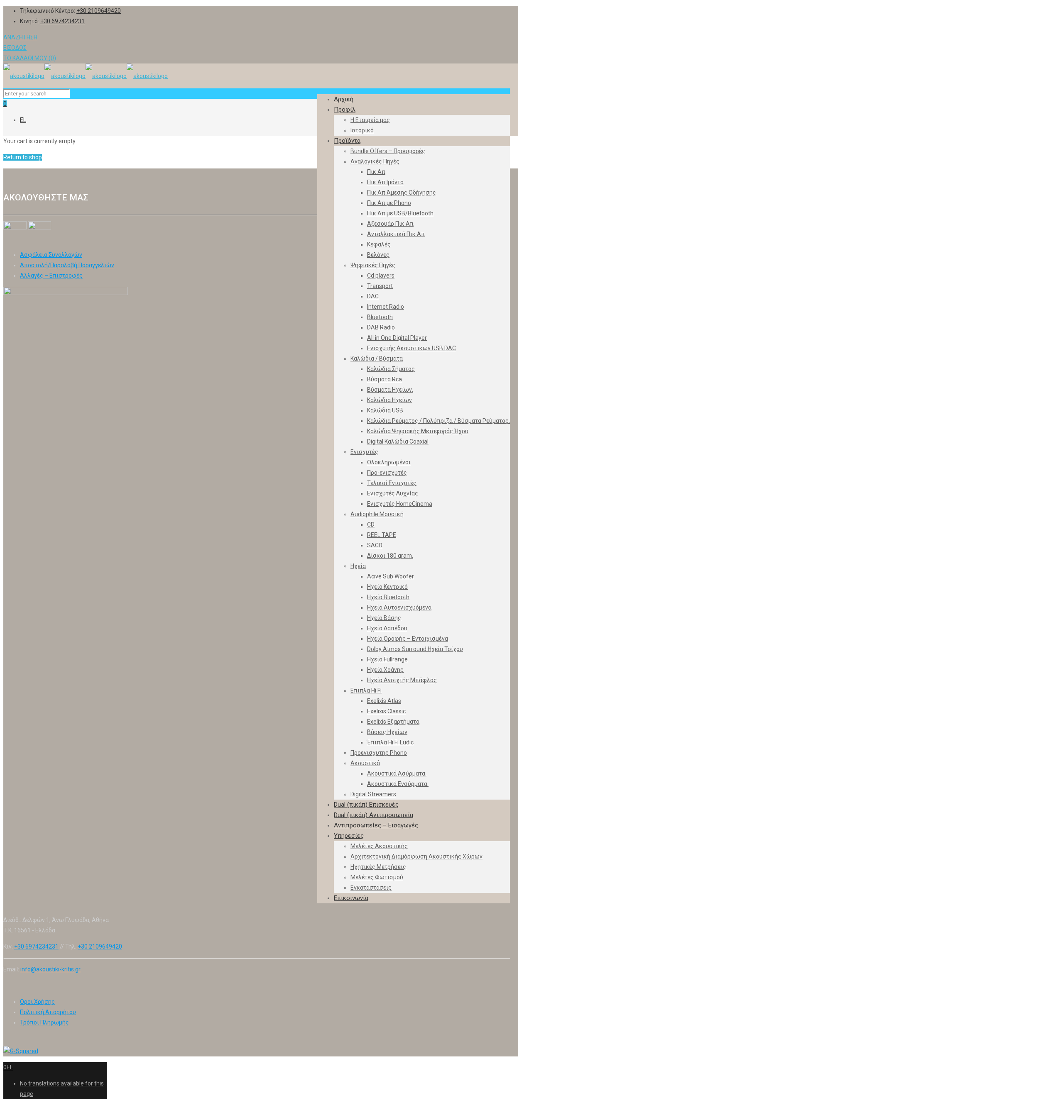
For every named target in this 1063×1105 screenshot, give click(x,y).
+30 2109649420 (98, 10)
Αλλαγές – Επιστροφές (51, 275)
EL (23, 120)
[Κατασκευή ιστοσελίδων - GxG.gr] (20, 1051)
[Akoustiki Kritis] (85, 75)
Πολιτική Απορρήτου (48, 1012)
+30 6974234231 (62, 21)
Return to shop (22, 157)
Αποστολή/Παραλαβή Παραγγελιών (67, 265)
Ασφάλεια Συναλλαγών (51, 254)
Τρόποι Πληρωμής (44, 1022)
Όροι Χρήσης (37, 1001)
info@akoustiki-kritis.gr (50, 969)
